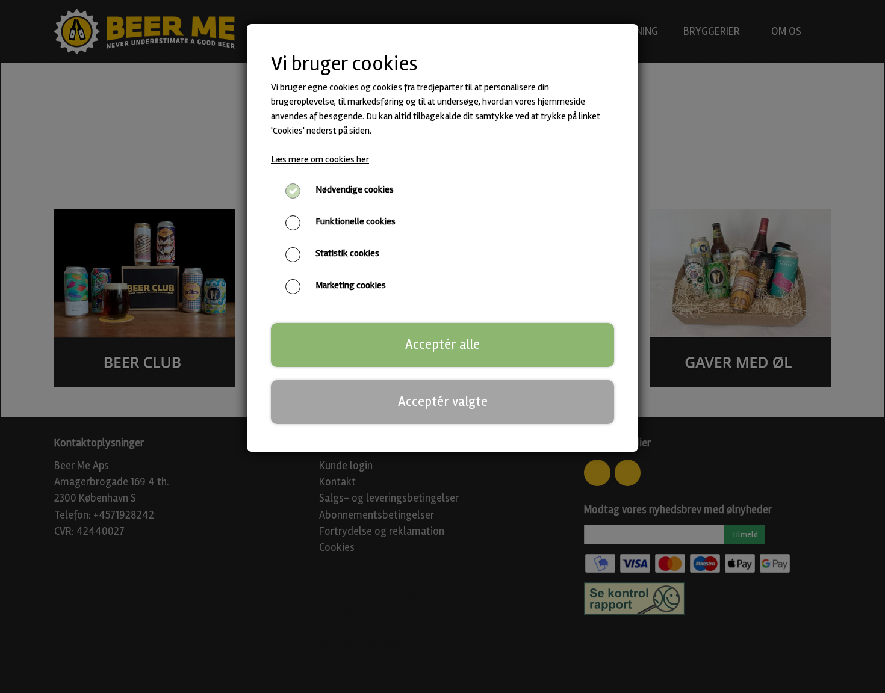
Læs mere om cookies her (320, 159)
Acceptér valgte (443, 401)
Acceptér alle (442, 344)
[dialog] (442, 346)
